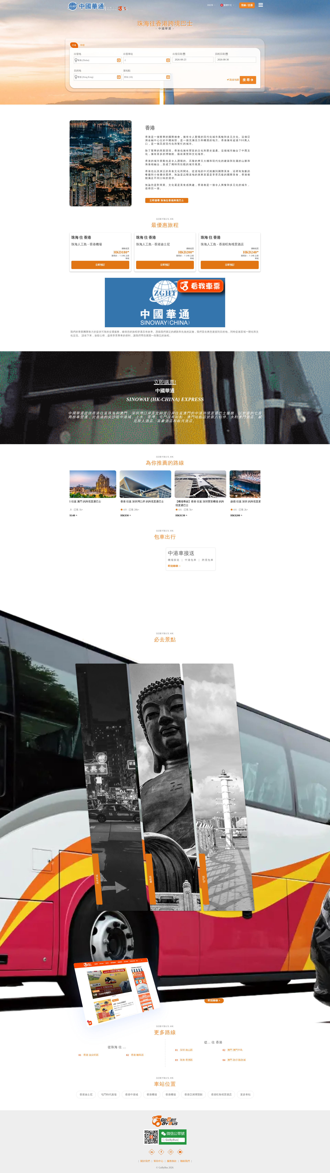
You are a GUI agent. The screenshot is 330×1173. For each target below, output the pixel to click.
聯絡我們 (185, 1161)
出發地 (77, 54)
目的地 (77, 70)
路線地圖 (234, 79)
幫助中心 (158, 1161)
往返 (74, 45)
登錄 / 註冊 (247, 5)
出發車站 (128, 54)
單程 (82, 45)
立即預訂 (100, 265)
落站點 (126, 70)
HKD (210, 5)
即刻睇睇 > (174, 566)
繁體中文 (228, 5)
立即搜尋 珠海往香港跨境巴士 (167, 200)
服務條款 (172, 1161)
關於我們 (145, 1161)
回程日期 (220, 54)
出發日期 (178, 54)
